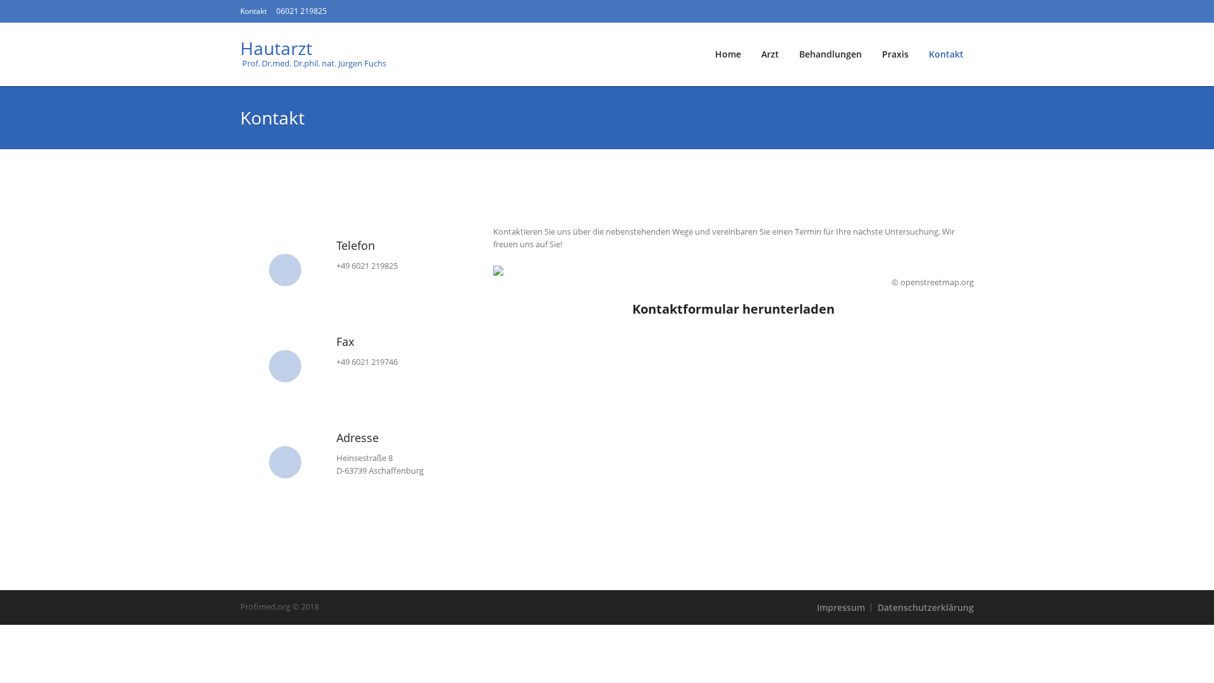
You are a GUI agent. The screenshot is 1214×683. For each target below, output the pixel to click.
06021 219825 (301, 11)
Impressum (841, 607)
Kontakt (253, 11)
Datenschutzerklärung (926, 607)
